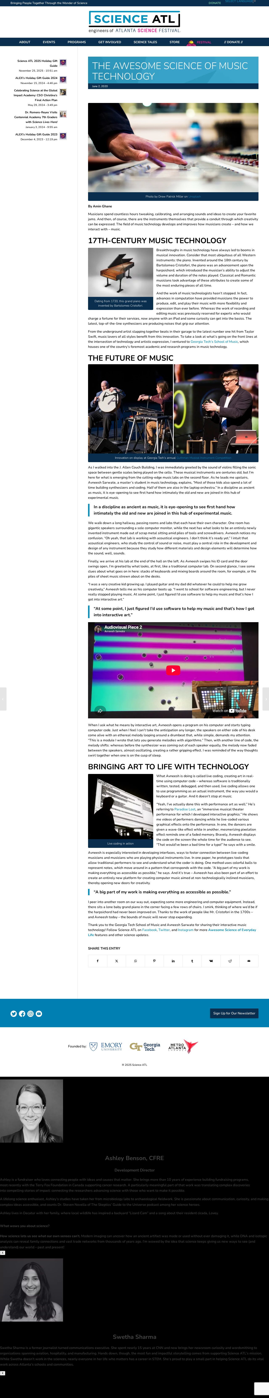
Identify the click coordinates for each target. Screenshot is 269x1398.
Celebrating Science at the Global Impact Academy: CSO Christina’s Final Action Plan (35, 95)
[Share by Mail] (249, 961)
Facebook (149, 930)
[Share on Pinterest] (154, 961)
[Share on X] (116, 961)
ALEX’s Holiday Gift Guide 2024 (36, 78)
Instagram (186, 930)
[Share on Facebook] (97, 961)
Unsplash (195, 197)
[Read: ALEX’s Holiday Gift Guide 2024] (63, 80)
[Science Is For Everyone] (265, 699)
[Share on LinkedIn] (173, 961)
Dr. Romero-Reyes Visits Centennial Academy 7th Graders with (35, 117)
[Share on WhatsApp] (135, 961)
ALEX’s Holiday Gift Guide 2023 (36, 134)
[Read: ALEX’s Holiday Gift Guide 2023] (63, 136)
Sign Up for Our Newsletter (234, 1013)
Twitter (164, 930)
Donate (215, 3)
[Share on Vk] (211, 961)
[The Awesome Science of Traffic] (3, 699)
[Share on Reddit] (230, 961)
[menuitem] (50, 3)
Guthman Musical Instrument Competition (204, 458)
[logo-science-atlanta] (134, 22)
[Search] (252, 42)
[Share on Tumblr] (192, 961)
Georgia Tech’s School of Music (214, 341)
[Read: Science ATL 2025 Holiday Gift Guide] (63, 63)
